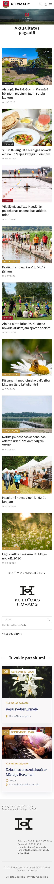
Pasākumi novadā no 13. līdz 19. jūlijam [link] (24, 269)
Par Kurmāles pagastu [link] (14, 625)
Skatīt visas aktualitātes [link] (25, 573)
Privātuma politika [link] (37, 876)
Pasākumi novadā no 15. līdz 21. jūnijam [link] (24, 500)
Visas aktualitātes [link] (12, 633)
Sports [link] (8, 200)
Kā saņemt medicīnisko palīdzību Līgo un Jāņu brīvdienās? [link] (26, 383)
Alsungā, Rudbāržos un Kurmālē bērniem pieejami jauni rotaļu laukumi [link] (25, 93)
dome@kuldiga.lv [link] (37, 847)
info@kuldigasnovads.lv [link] (36, 850)
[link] (19, 4)
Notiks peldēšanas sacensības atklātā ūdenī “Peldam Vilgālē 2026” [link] (24, 441)
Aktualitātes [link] (11, 261)
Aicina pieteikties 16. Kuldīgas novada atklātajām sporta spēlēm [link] (26, 326)
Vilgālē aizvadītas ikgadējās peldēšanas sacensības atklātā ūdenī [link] (24, 211)
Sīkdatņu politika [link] (15, 876)
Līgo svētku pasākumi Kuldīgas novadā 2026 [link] (24, 556)
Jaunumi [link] (8, 83)
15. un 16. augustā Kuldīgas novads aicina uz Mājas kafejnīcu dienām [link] (26, 152)
